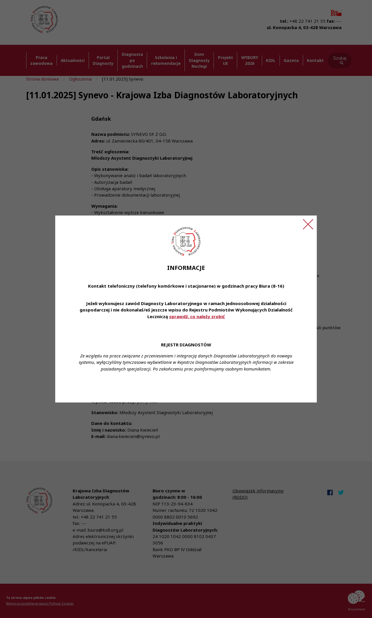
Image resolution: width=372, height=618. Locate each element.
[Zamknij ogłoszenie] (308, 224)
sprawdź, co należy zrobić (197, 316)
